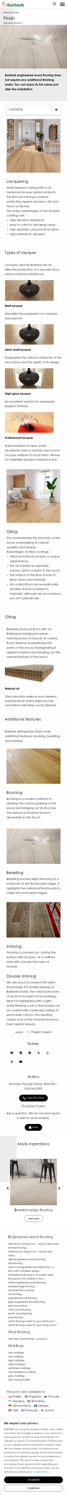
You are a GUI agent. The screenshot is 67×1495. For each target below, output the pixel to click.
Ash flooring (15, 1294)
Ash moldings (15, 1357)
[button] (56, 109)
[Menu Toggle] (62, 4)
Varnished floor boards (21, 1290)
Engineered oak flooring (22, 1298)
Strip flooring (15, 1263)
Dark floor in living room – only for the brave (33, 1244)
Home (7, 13)
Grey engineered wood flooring (26, 1302)
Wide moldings (16, 1364)
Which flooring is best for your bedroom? (33, 1212)
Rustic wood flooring (19, 1310)
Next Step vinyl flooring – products (27, 1339)
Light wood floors (17, 1306)
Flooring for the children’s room (26, 1279)
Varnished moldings (19, 1368)
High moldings (16, 1360)
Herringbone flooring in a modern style (30, 1275)
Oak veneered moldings (22, 1372)
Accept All (33, 1479)
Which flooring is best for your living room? (32, 1325)
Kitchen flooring (17, 1248)
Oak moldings (16, 1353)
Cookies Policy (40, 1472)
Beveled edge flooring (21, 1286)
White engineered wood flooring (27, 1283)
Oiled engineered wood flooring (26, 1259)
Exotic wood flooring (20, 1314)
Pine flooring (15, 1317)
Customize (33, 1488)
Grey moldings (16, 1376)
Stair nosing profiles (19, 1380)
